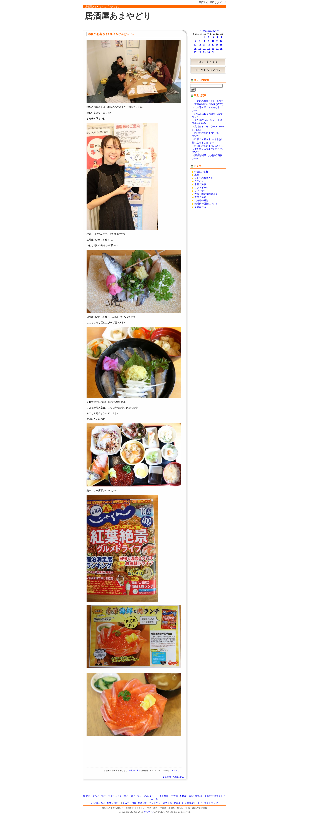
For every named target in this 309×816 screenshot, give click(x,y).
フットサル (200, 191)
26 (221, 48)
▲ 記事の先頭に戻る (173, 777)
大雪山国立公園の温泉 (206, 194)
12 (221, 41)
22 (204, 48)
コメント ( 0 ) (175, 770)
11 (217, 41)
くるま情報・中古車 (167, 796)
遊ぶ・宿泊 (129, 796)
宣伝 (196, 175)
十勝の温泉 (200, 184)
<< (201, 31)
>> (218, 31)
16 (208, 45)
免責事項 (178, 803)
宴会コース (200, 207)
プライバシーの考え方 (160, 803)
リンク (198, 803)
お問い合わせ (114, 803)
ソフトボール (201, 187)
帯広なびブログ (218, 2)
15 (204, 45)
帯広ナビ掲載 (129, 803)
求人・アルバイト (146, 796)
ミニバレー (200, 181)
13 (195, 45)
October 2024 (209, 31)
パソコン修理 (98, 803)
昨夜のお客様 (135, 770)
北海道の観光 (201, 200)
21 (199, 48)
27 (195, 52)
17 (213, 45)
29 (204, 52)
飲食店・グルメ (91, 796)
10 (213, 41)
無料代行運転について (206, 203)
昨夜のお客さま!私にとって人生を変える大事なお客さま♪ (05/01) (208, 149)
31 (213, 52)
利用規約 (142, 803)
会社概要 (189, 803)
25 (217, 48)
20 (195, 48)
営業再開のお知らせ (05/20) (208, 104)
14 (199, 45)
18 (217, 45)
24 (213, 48)
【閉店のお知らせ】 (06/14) (208, 101)
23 (208, 48)
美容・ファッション (111, 796)
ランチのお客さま (203, 178)
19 (221, 45)
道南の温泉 (200, 197)
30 (208, 52)
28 (199, 52)
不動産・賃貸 (186, 796)
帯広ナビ (203, 2)
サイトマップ (211, 803)
